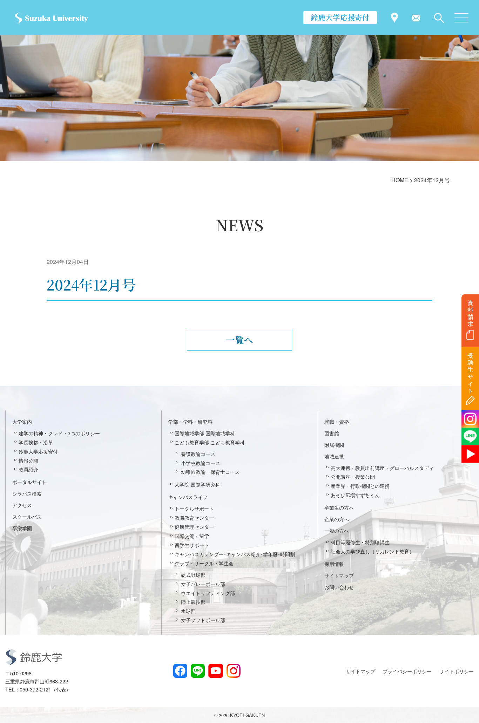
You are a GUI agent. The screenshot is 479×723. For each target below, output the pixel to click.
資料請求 (470, 313)
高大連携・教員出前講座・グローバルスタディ (382, 467)
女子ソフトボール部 (203, 619)
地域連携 (334, 456)
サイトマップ (339, 575)
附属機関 (334, 444)
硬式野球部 (193, 574)
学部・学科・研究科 (190, 421)
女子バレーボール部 (203, 583)
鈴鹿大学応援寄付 (340, 17)
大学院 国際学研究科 (197, 484)
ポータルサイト (29, 481)
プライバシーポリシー (407, 671)
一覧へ (239, 339)
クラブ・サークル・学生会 (204, 563)
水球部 (188, 610)
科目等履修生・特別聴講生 (360, 542)
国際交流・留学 (192, 535)
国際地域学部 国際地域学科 (205, 433)
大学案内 (22, 421)
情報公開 (28, 460)
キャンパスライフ (188, 496)
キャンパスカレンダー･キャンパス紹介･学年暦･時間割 (235, 554)
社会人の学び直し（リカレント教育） (372, 551)
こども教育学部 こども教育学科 (210, 442)
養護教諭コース (198, 453)
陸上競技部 (193, 601)
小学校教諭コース (200, 462)
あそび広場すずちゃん (355, 494)
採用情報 (334, 563)
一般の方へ (336, 530)
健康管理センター (194, 526)
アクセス (22, 505)
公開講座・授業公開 (353, 476)
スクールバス (27, 516)
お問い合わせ (339, 587)
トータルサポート (194, 508)
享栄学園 (22, 528)
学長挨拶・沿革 (36, 442)
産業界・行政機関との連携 (360, 485)
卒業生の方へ (339, 507)
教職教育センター (194, 517)
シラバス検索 (27, 493)
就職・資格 (336, 421)
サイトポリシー (456, 671)
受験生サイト (470, 373)
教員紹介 (28, 469)
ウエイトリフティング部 (208, 592)
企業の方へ (336, 519)
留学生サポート (192, 544)
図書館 (331, 433)
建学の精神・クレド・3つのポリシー (59, 433)
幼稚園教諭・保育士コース (210, 471)
